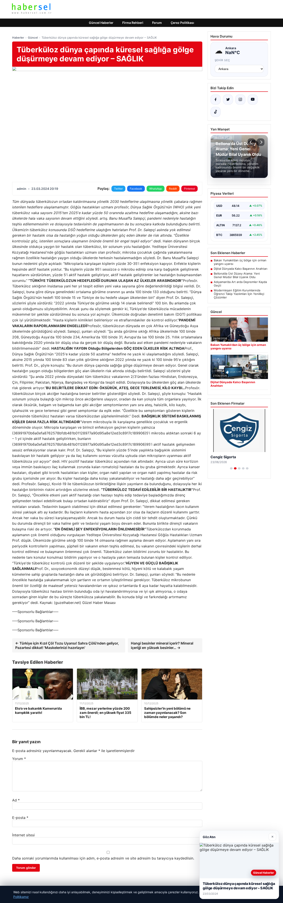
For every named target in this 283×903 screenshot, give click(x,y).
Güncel (33, 37)
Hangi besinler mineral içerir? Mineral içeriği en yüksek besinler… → (162, 645)
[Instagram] (240, 99)
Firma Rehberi (132, 23)
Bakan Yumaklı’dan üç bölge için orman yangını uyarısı (240, 262)
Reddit (173, 188)
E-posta (20, 817)
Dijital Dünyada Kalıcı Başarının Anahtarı (240, 268)
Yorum (19, 758)
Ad (16, 800)
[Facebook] (215, 99)
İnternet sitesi (23, 835)
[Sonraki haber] (260, 142)
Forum (157, 23)
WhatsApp (155, 188)
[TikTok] (215, 112)
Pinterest (189, 188)
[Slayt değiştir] (231, 468)
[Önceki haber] (251, 142)
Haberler (18, 37)
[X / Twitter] (228, 99)
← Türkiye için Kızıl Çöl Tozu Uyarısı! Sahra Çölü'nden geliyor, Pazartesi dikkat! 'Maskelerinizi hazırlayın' (67, 645)
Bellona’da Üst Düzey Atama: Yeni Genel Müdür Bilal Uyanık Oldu (237, 275)
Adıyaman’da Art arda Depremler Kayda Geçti (240, 283)
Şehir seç (222, 60)
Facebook (136, 188)
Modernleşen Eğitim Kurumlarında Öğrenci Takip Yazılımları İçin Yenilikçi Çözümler (239, 293)
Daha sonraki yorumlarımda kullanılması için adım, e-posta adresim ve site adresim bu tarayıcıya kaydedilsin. (103, 858)
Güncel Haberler (101, 23)
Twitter (118, 188)
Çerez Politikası (182, 23)
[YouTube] (253, 99)
